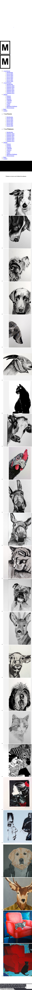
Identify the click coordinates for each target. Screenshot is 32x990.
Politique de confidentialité (7, 989)
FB (29, 980)
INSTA (2, 981)
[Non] (14, 989)
